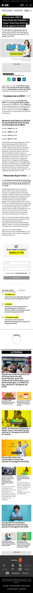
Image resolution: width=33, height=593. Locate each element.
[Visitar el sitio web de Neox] (20, 565)
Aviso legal (5, 585)
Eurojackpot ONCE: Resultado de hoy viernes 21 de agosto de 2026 (8, 402)
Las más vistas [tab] (8, 290)
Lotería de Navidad (7, 10)
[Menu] (31, 5)
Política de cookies (25, 585)
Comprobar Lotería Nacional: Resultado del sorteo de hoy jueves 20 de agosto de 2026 (17, 321)
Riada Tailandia (25, 1)
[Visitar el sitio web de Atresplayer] (16, 573)
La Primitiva (10, 294)
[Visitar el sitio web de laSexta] (13, 565)
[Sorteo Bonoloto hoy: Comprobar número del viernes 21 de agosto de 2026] (16, 448)
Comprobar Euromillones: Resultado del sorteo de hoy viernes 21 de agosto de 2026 (24, 403)
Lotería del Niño (18, 10)
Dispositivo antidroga (15, 1)
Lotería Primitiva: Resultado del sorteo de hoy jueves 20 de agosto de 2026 (17, 298)
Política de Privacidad (21, 273)
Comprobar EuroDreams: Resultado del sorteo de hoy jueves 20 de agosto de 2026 (15, 525)
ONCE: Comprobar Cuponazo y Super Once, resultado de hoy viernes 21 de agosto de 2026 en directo (16, 431)
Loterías (8, 304)
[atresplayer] (27, 5)
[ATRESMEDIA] (16, 560)
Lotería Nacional (12, 317)
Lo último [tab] (21, 290)
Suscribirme (16, 278)
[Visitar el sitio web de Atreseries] (13, 569)
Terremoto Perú (6, 1)
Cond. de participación (12, 588)
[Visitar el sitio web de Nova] (27, 565)
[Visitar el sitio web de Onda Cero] (20, 569)
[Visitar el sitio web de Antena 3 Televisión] (6, 565)
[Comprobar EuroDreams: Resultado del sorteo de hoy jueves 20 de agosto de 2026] (16, 513)
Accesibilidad (22, 588)
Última (22, 5)
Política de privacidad (14, 585)
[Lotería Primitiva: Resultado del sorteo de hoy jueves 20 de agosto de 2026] (24, 471)
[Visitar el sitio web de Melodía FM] (7, 573)
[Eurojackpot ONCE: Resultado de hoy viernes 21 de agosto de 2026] (9, 396)
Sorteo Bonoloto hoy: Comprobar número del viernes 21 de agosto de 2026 (15, 459)
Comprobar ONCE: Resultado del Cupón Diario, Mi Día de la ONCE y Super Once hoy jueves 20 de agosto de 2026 (23, 544)
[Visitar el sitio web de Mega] (6, 569)
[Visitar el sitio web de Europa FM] (27, 569)
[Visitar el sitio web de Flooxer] (26, 573)
